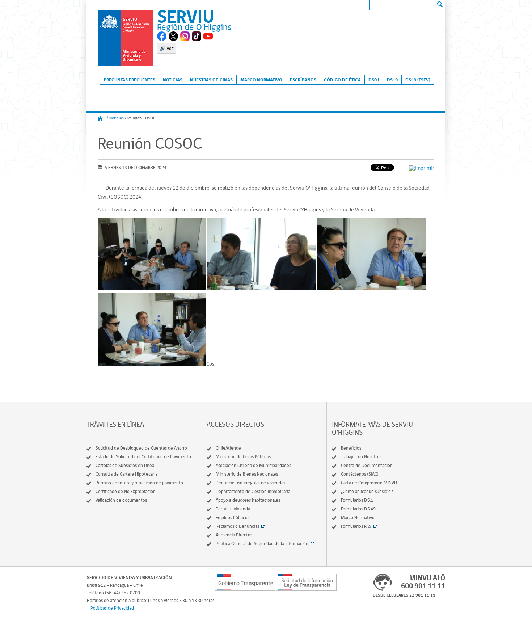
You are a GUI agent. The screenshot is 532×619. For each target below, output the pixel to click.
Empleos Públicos (232, 517)
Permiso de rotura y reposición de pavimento (139, 482)
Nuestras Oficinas (211, 80)
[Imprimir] (421, 168)
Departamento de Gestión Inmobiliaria (253, 491)
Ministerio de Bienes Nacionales (247, 474)
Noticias (172, 80)
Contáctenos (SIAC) (360, 474)
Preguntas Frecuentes (129, 80)
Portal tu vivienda (233, 508)
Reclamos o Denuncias (237, 526)
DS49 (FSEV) (417, 80)
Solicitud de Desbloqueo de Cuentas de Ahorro (141, 448)
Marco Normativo (261, 80)
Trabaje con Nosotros (361, 456)
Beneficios (351, 448)
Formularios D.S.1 (357, 500)
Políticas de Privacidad (112, 608)
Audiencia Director (234, 535)
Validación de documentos (121, 500)
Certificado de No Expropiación (126, 491)
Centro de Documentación (367, 465)
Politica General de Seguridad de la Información (262, 543)
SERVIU (185, 16)
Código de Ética (342, 80)
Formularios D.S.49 (358, 508)
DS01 (373, 80)
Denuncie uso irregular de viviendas (250, 482)
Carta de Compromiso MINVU (369, 482)
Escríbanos (303, 80)
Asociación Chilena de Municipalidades (253, 465)
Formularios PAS (356, 526)
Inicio (100, 118)
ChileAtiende (228, 448)
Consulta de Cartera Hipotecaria (126, 474)
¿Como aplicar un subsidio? (367, 491)
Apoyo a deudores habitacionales (248, 500)
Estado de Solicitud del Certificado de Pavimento (143, 456)
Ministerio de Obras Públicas (243, 456)
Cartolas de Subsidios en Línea (125, 465)
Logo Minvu (125, 38)
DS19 (392, 80)
